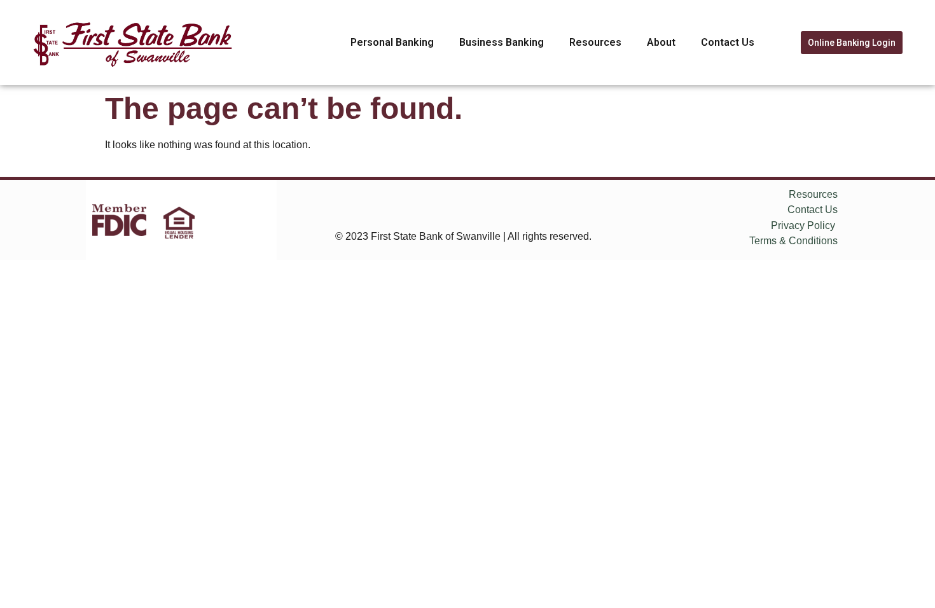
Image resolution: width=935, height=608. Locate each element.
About (661, 42)
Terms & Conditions (793, 240)
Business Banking (501, 42)
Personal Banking (392, 42)
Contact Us (727, 42)
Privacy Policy (803, 225)
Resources (595, 42)
